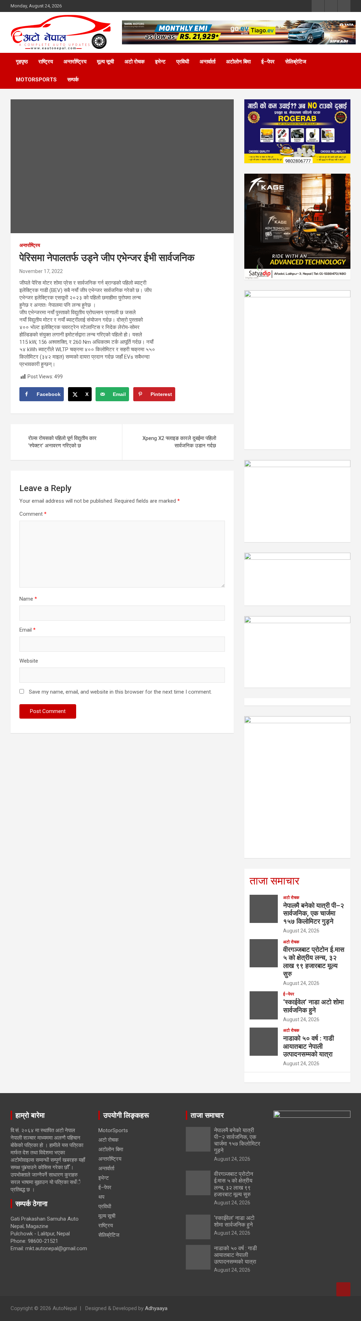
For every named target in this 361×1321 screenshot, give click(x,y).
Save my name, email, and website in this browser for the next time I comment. (120, 692)
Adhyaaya (156, 1308)
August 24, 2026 (301, 931)
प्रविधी (182, 61)
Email (27, 630)
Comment (33, 514)
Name (28, 599)
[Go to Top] (343, 1289)
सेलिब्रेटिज (295, 61)
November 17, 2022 (41, 271)
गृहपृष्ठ (22, 61)
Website (28, 661)
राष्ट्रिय (45, 61)
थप (101, 1197)
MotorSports (36, 79)
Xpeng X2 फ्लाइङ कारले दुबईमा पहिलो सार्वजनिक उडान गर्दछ (179, 442)
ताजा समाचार (274, 881)
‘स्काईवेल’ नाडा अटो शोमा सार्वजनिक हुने (313, 1006)
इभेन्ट (160, 61)
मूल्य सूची (105, 61)
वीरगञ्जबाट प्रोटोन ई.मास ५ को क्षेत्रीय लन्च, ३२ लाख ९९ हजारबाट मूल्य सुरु (313, 961)
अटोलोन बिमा (238, 61)
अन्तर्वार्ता (207, 61)
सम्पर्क (73, 79)
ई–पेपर (268, 61)
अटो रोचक (134, 61)
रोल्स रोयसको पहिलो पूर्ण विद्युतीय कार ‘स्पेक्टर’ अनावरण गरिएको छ (62, 442)
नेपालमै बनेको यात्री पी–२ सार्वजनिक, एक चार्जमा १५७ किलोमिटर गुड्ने (313, 913)
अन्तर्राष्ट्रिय (74, 61)
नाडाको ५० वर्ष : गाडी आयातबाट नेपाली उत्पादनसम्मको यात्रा (308, 1046)
